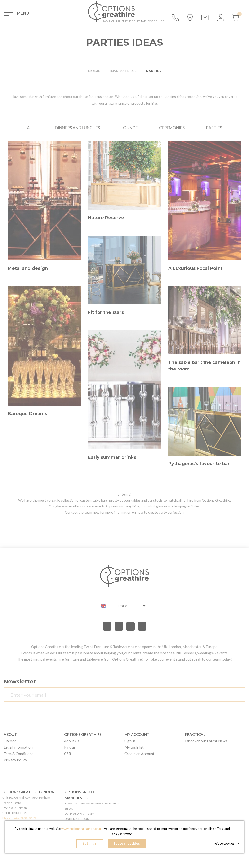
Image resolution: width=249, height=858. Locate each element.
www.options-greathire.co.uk (82, 829)
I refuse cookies (225, 843)
